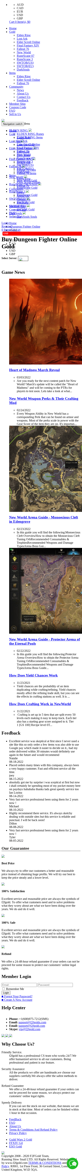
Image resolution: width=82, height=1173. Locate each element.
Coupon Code (17, 107)
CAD (20, 8)
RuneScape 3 (25, 59)
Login (5, 223)
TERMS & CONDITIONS (44, 1162)
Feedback (22, 100)
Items (12, 73)
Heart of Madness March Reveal (34, 370)
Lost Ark (22, 38)
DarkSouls (23, 69)
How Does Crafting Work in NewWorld (40, 704)
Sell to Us (15, 114)
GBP (20, 18)
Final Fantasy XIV (28, 45)
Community (16, 86)
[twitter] (10, 1036)
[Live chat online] (72, 1163)
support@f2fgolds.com (32, 1022)
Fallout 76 (23, 49)
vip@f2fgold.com (29, 1029)
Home (13, 28)
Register (6, 226)
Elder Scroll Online (28, 42)
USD (20, 15)
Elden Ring (24, 35)
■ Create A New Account (17, 999)
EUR (20, 11)
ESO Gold (15, 1146)
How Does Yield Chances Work (33, 675)
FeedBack (15, 1119)
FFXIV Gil (16, 1143)
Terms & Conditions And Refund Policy (33, 1129)
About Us (23, 93)
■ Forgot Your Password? (17, 996)
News (20, 90)
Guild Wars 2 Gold (20, 1139)
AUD (20, 4)
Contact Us (23, 97)
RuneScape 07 (25, 55)
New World (24, 52)
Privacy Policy (18, 1133)
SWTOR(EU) (25, 66)
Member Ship (17, 103)
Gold (12, 31)
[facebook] (3, 1036)
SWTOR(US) (25, 62)
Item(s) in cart (11, 229)
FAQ (12, 110)
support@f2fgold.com (31, 1025)
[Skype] (7, 1036)
